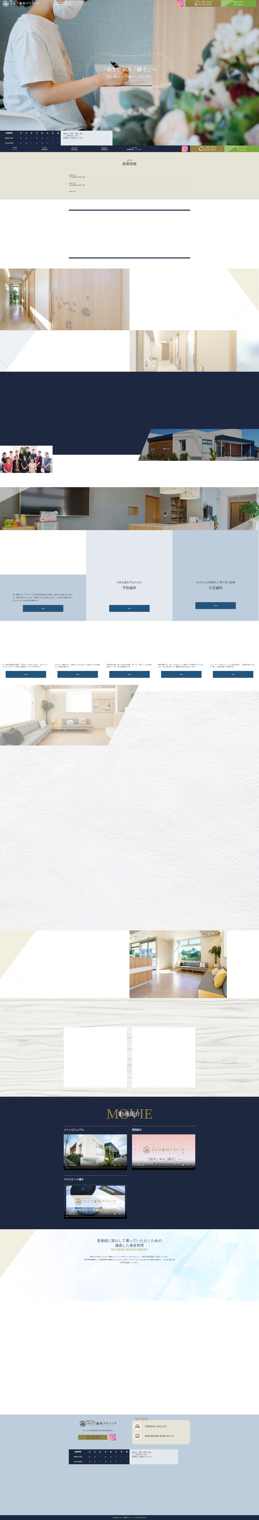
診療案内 (104, 148)
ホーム (14, 148)
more (43, 608)
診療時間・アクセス (134, 148)
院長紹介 (74, 148)
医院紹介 (44, 148)
